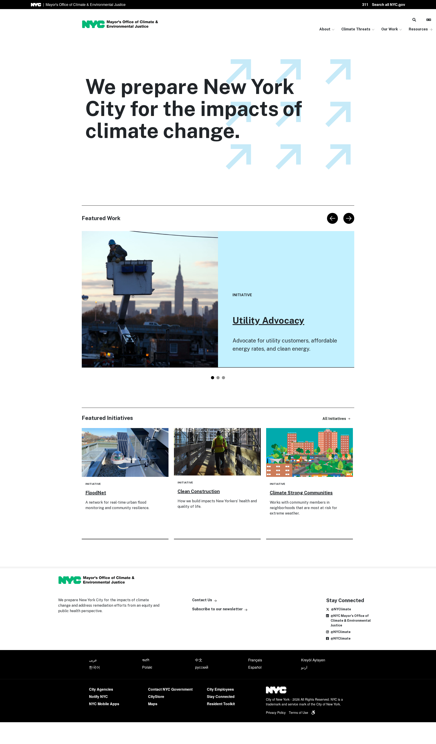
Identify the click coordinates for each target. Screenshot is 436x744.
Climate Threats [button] (355, 29)
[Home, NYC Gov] (36, 4)
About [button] (324, 29)
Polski (147, 667)
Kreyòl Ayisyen (313, 660)
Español (255, 667)
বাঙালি (145, 660)
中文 (198, 660)
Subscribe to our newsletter (217, 609)
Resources (418, 29)
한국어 (94, 667)
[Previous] (332, 218)
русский (201, 667)
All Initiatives (334, 418)
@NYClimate (341, 609)
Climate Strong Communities (301, 492)
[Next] (348, 218)
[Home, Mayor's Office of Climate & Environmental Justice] (120, 24)
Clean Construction (199, 491)
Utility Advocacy (268, 320)
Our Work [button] (389, 29)
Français (255, 660)
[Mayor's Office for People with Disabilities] (313, 712)
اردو (304, 667)
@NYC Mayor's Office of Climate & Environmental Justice (351, 620)
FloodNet (95, 492)
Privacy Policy (276, 712)
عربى (93, 660)
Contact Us (202, 600)
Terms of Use (298, 712)
